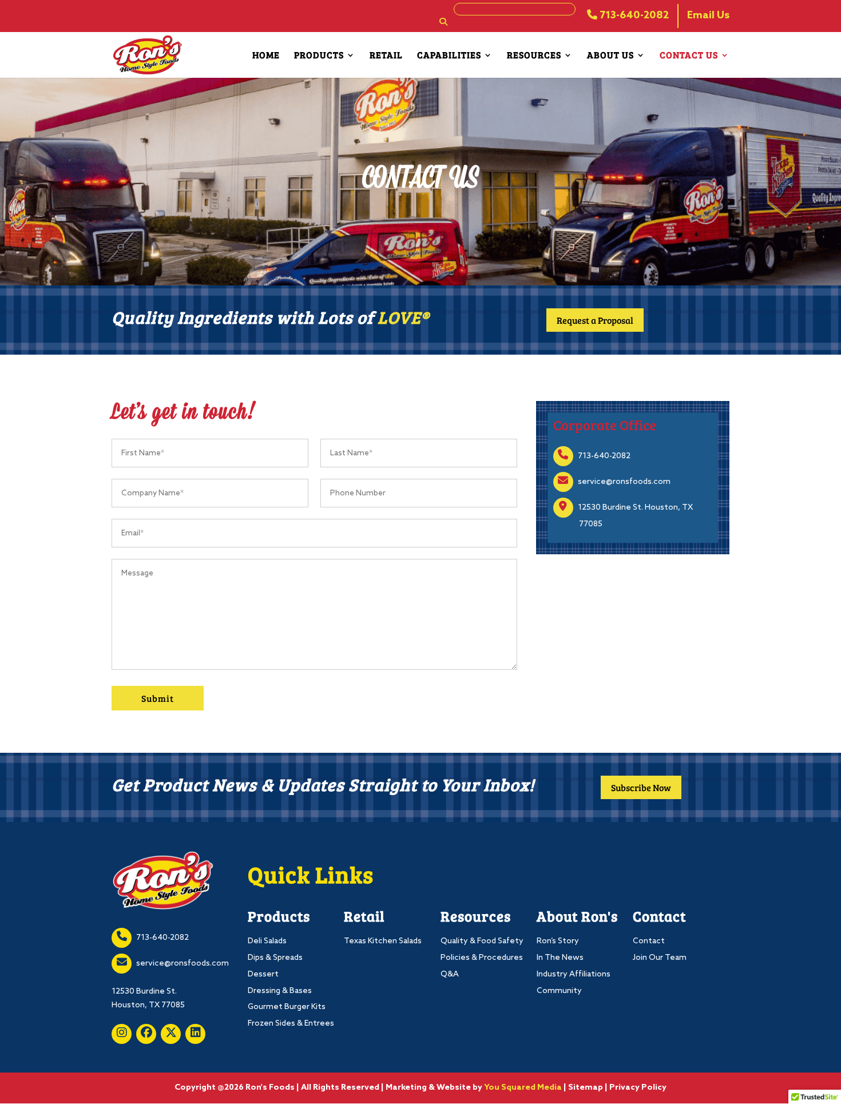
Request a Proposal (595, 320)
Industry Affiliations (573, 974)
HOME (266, 56)
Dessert (263, 974)
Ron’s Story (558, 941)
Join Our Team (660, 958)
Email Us (708, 15)
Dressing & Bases (280, 991)
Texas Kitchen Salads (383, 941)
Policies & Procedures (482, 958)
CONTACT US (689, 56)
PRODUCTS (319, 56)
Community (559, 991)
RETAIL (386, 56)
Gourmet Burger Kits (287, 1007)
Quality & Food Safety (482, 941)
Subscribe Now (641, 787)
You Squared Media (523, 1088)
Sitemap (585, 1088)
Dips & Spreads (275, 958)
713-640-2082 (633, 15)
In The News (560, 958)
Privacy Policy (638, 1088)
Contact (649, 941)
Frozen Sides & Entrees (291, 1023)
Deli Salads (267, 941)
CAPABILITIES (449, 56)
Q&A (450, 974)
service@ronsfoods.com (624, 482)
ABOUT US (610, 56)
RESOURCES (534, 56)
